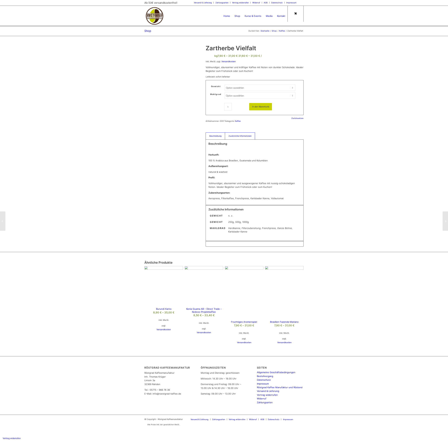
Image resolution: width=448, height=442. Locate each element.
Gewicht (216, 86)
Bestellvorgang (265, 376)
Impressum (291, 2)
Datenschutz (277, 2)
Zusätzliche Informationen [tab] (240, 136)
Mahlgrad (215, 94)
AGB (266, 2)
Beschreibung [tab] (215, 136)
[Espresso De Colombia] (445, 221)
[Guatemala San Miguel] (2, 221)
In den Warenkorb (260, 106)
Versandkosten (228, 61)
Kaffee (238, 121)
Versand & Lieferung (203, 2)
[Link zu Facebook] (301, 2)
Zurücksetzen (297, 118)
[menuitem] (203, 3)
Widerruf (256, 2)
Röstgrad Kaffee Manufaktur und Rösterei (280, 387)
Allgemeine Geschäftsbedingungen (276, 372)
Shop (147, 31)
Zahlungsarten (221, 2)
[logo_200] (154, 16)
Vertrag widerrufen (240, 2)
